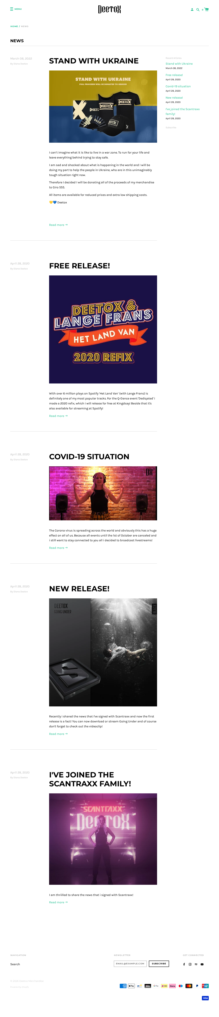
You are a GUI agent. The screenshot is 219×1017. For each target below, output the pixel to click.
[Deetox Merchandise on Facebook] (184, 964)
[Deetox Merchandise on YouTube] (202, 964)
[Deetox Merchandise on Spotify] (196, 964)
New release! (79, 588)
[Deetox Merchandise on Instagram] (190, 964)
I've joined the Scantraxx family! (90, 779)
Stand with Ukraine (94, 60)
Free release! (79, 265)
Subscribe (171, 127)
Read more (57, 225)
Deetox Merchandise (31, 981)
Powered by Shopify (19, 987)
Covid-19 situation (89, 456)
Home (14, 26)
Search (15, 964)
